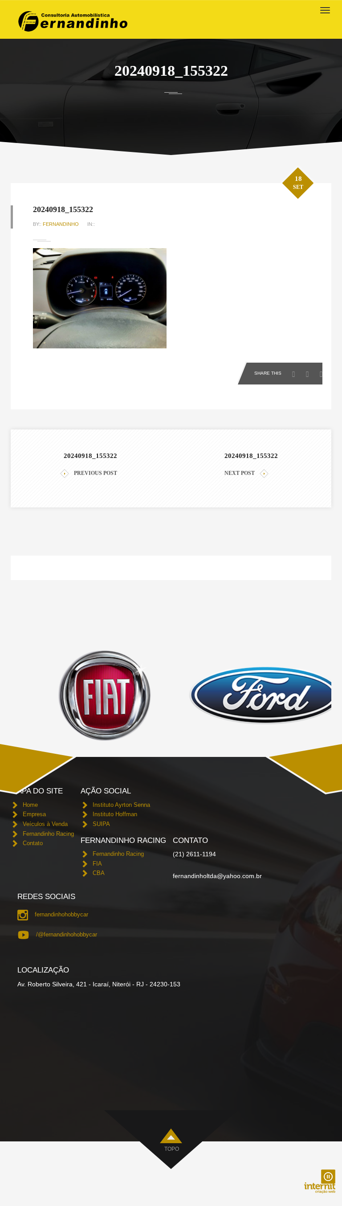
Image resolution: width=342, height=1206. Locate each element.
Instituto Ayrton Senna (121, 804)
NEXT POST (239, 473)
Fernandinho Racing (48, 833)
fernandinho (61, 224)
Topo (171, 1149)
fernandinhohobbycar (61, 914)
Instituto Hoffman (115, 814)
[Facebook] (296, 371)
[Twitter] (310, 371)
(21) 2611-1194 (194, 854)
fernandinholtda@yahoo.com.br (217, 875)
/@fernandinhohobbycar (66, 934)
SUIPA (101, 824)
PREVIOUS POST (95, 473)
